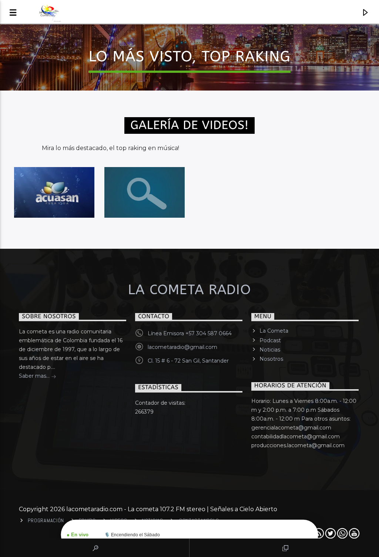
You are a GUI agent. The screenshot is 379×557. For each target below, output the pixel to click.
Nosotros (271, 359)
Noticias (269, 349)
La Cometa (273, 330)
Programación (46, 520)
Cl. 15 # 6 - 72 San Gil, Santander (188, 360)
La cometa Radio (189, 289)
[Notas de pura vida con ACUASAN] (54, 192)
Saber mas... (35, 376)
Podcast (270, 340)
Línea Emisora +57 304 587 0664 (190, 333)
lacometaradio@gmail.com (182, 347)
